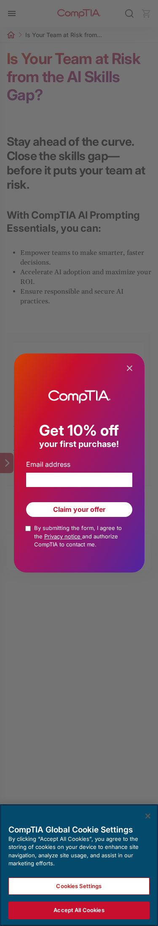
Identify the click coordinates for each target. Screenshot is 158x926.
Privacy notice (63, 536)
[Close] (148, 816)
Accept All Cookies (79, 910)
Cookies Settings (79, 886)
